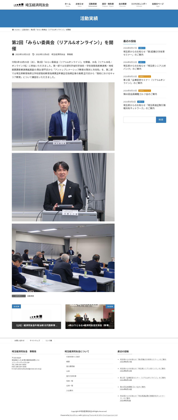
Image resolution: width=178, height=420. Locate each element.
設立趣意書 (70, 366)
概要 (68, 361)
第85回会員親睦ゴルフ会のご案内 (140, 94)
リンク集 (48, 340)
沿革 (68, 371)
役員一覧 (69, 381)
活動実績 (30, 296)
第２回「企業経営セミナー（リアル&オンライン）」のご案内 (142, 378)
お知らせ (142, 48)
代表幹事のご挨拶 (73, 357)
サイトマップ (35, 340)
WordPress (74, 415)
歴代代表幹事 (71, 376)
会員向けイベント (144, 76)
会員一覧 (69, 386)
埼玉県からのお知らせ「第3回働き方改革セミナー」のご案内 (143, 359)
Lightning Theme (88, 415)
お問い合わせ (19, 340)
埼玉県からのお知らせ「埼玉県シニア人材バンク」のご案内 (142, 368)
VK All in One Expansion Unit (107, 415)
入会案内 (69, 390)
